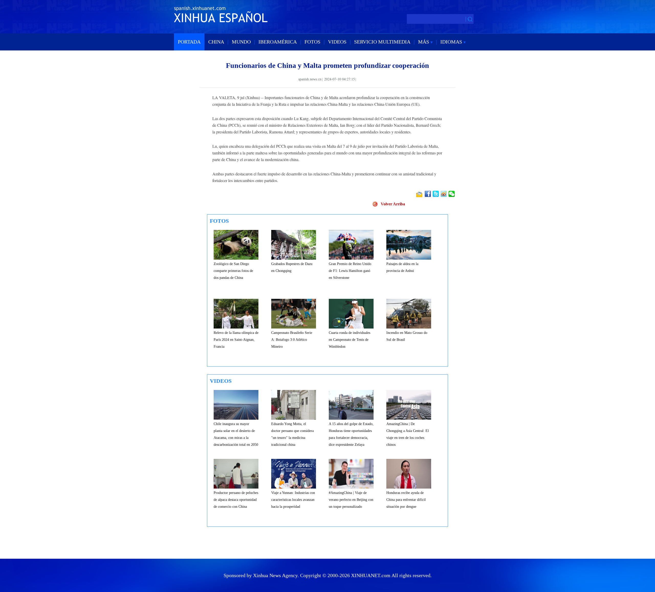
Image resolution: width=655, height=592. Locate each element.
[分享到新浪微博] (444, 194)
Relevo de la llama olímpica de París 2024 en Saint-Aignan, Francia (236, 339)
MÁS (424, 42)
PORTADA (189, 42)
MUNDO (241, 42)
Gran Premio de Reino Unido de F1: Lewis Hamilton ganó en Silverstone (350, 271)
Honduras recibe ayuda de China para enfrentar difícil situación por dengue (406, 500)
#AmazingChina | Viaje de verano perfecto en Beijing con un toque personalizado (351, 500)
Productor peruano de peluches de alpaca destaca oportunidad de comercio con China (236, 500)
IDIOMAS (451, 42)
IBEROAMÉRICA (277, 42)
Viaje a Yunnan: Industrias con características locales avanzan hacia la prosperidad (293, 500)
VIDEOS (337, 42)
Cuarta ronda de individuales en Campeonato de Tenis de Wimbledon (349, 339)
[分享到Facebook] (428, 194)
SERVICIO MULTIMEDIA (382, 42)
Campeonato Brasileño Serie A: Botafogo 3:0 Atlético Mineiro (291, 339)
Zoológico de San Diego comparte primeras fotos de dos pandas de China (233, 271)
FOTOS (312, 42)
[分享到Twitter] (436, 194)
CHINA (216, 42)
